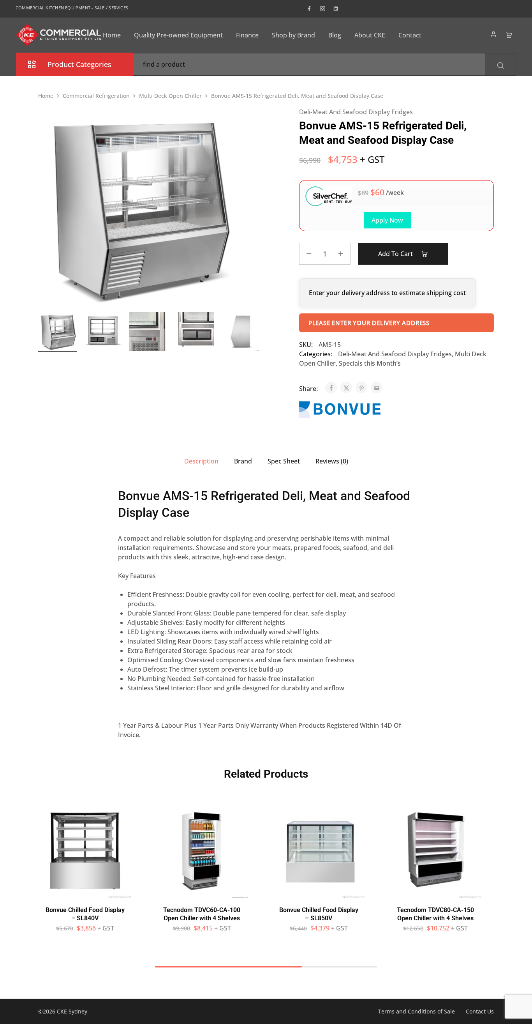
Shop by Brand (293, 35)
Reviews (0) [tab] (331, 461)
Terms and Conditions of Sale (416, 1011)
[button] (85, 894)
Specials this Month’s (370, 363)
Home (112, 35)
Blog (334, 35)
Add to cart (396, 253)
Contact (409, 35)
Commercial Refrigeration (96, 95)
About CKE (369, 35)
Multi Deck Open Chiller (170, 95)
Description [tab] (201, 461)
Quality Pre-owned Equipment (178, 35)
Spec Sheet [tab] (284, 461)
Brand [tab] (243, 461)
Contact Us (480, 1011)
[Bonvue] (340, 410)
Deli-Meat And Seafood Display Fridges (356, 112)
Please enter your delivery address (369, 323)
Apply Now (387, 220)
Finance (247, 35)
